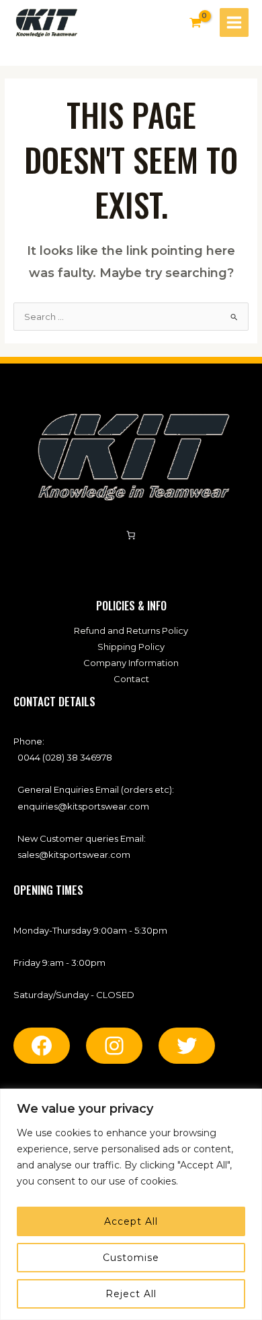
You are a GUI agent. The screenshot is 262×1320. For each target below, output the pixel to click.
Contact (131, 678)
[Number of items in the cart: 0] (131, 536)
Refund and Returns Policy (131, 630)
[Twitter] (187, 1046)
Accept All (131, 1221)
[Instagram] (114, 1046)
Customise (131, 1258)
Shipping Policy (131, 646)
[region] (131, 1204)
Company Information (131, 662)
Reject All (131, 1294)
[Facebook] (41, 1046)
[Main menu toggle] (234, 22)
